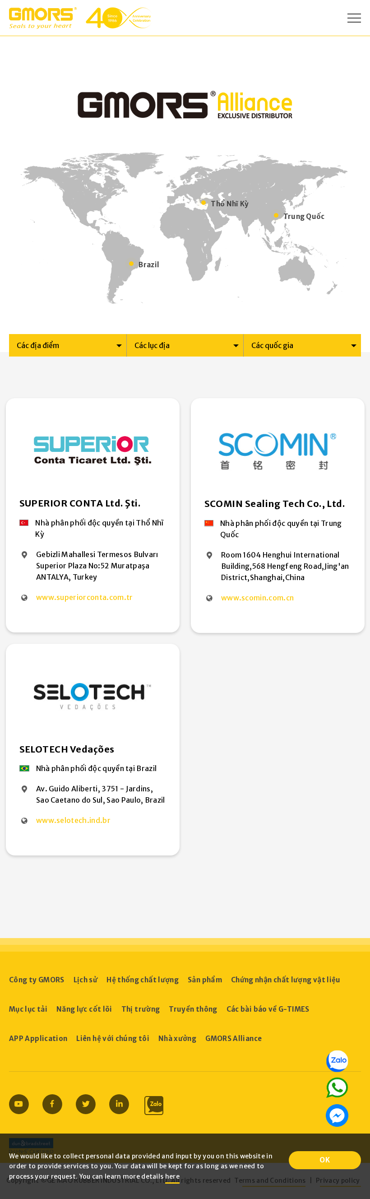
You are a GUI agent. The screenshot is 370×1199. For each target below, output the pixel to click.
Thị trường (140, 1009)
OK (324, 1160)
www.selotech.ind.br (73, 820)
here (172, 1176)
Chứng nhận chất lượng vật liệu (286, 980)
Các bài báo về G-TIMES (268, 1009)
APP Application (38, 1038)
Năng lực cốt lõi (84, 1009)
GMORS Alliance (233, 1038)
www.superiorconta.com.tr (84, 597)
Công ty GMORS (37, 980)
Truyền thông (193, 1009)
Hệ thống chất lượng (142, 980)
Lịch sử (86, 980)
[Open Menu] (354, 18)
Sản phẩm (205, 980)
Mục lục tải (28, 1009)
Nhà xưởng (177, 1038)
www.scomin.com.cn (257, 597)
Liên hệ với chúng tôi (112, 1038)
